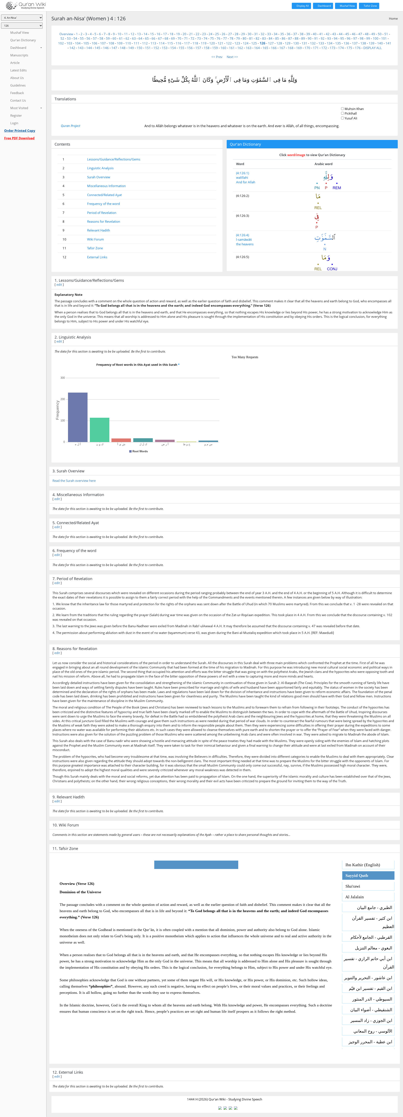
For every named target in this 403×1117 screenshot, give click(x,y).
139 (371, 43)
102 (61, 43)
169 (299, 48)
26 (223, 34)
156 (190, 48)
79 (238, 38)
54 (75, 38)
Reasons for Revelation (103, 221)
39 (308, 34)
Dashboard (324, 6)
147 (114, 48)
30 (249, 34)
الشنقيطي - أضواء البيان (372, 1009)
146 (106, 48)
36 (288, 34)
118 (195, 43)
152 (156, 48)
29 (243, 34)
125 (254, 43)
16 (158, 34)
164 (257, 48)
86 (283, 38)
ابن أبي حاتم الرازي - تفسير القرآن (369, 962)
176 (358, 48)
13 (139, 34)
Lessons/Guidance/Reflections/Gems (113, 159)
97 (355, 38)
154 (173, 48)
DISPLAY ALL (372, 48)
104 (78, 43)
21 (191, 34)
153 (164, 48)
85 (277, 38)
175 (349, 48)
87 (290, 38)
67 (160, 38)
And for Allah (245, 182)
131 (304, 43)
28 (236, 34)
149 (131, 48)
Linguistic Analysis (100, 168)
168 (290, 48)
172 (324, 48)
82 (257, 38)
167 (282, 48)
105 (86, 43)
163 (248, 48)
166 (274, 48)
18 (171, 34)
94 (336, 38)
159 (215, 48)
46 (354, 34)
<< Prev (216, 57)
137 (355, 43)
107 (103, 43)
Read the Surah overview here (74, 480)
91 (316, 38)
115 (170, 43)
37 (295, 34)
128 (279, 43)
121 (220, 43)
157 (198, 48)
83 (264, 38)
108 (111, 43)
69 (173, 38)
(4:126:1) (242, 173)
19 (178, 34)
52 (62, 38)
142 (72, 48)
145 (97, 48)
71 (186, 38)
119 (204, 43)
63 (134, 38)
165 (265, 48)
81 (251, 38)
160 (223, 48)
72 (192, 38)
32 (262, 34)
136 (346, 43)
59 (108, 38)
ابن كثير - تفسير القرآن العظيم (373, 922)
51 (386, 34)
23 (204, 34)
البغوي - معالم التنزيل (374, 948)
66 (153, 38)
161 (232, 48)
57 (95, 38)
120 (212, 43)
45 (347, 34)
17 (165, 34)
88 (296, 38)
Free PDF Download (19, 138)
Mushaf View (347, 6)
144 (89, 48)
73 (199, 38)
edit (59, 284)
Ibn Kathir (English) (361, 864)
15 (152, 34)
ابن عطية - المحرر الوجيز (371, 1041)
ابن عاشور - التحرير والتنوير (369, 977)
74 (205, 38)
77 (225, 38)
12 (132, 34)
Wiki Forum (95, 239)
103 (69, 43)
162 (240, 48)
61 (121, 38)
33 (269, 34)
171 (316, 48)
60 (114, 38)
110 (128, 43)
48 (367, 34)
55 (82, 38)
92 (322, 38)
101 (384, 38)
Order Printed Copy (19, 130)
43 (334, 34)
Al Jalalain (353, 897)
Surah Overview (98, 177)
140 (380, 43)
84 (270, 38)
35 (282, 34)
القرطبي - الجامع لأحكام (372, 937)
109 (120, 43)
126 (262, 43)
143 (81, 48)
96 (349, 38)
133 (321, 43)
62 (127, 38)
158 (206, 48)
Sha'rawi (351, 886)
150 (139, 48)
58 (101, 38)
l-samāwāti (244, 239)
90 (309, 38)
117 (187, 43)
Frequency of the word (103, 204)
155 (181, 48)
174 (341, 48)
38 (302, 34)
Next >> (232, 57)
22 (197, 34)
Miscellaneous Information (106, 186)
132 (313, 43)
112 (145, 43)
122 (229, 43)
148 (123, 48)
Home (393, 18)
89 (303, 38)
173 (332, 48)
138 (363, 43)
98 (362, 38)
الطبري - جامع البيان (375, 907)
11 (126, 34)
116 (178, 43)
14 (145, 34)
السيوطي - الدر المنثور (373, 999)
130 (296, 43)
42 (328, 34)
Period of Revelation (101, 213)
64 (140, 38)
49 (373, 34)
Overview (66, 34)
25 (217, 34)
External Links (97, 257)
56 (88, 38)
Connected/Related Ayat (104, 195)
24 (210, 34)
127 (271, 43)
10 (119, 34)
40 (315, 34)
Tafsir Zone (370, 6)
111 (136, 43)
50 (380, 34)
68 (166, 38)
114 (162, 43)
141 (388, 43)
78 (231, 38)
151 (148, 48)
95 (342, 38)
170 (307, 48)
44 (341, 34)
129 (287, 43)
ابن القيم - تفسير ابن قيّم (371, 988)
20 (184, 34)
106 (94, 43)
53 (69, 38)
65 (147, 38)
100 (375, 38)
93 (329, 38)
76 (218, 38)
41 (321, 34)
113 (153, 43)
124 (246, 43)
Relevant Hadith (98, 230)
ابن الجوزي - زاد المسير (372, 1020)
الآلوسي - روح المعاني (373, 1031)
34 (275, 34)
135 (338, 43)
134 (329, 43)
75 (212, 38)
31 (256, 34)
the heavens (245, 244)
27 (230, 34)
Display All (302, 6)
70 (179, 38)
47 (360, 34)
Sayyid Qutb (355, 875)
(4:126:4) (242, 235)
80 (244, 38)
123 (237, 43)
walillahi (242, 177)
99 (368, 38)
